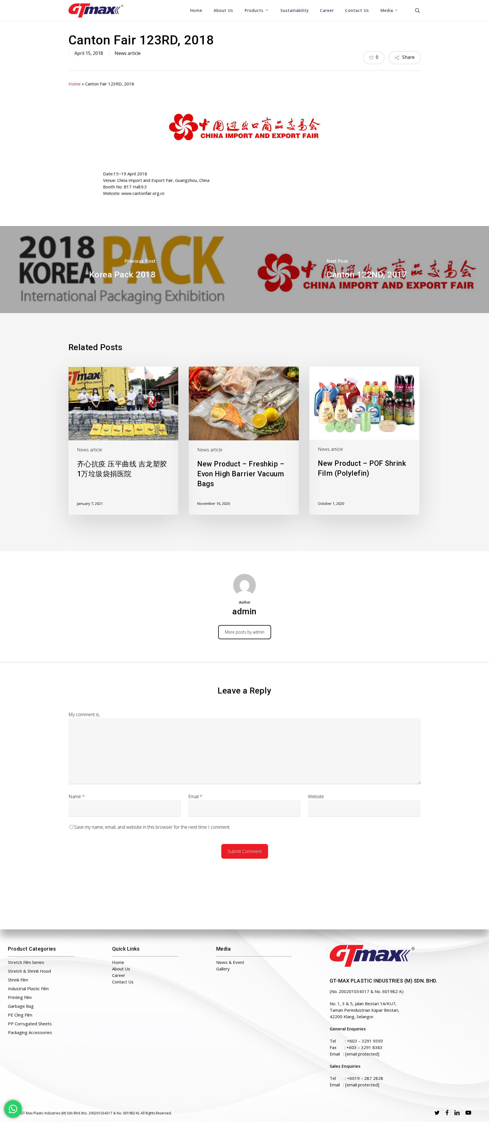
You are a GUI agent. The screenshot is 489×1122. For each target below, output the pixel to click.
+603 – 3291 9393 (365, 1041)
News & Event (230, 962)
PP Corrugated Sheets (30, 1023)
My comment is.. (84, 714)
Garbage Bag (21, 1006)
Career (118, 975)
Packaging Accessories (30, 1032)
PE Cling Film (20, 1015)
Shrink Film (18, 980)
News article (128, 53)
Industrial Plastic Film (28, 988)
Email (195, 796)
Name (76, 796)
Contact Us (123, 982)
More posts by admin (244, 632)
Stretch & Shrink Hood (29, 971)
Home (74, 84)
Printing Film (20, 997)
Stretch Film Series (26, 962)
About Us (121, 969)
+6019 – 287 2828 (365, 1078)
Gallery (223, 969)
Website (316, 796)
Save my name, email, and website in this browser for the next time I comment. (152, 827)
